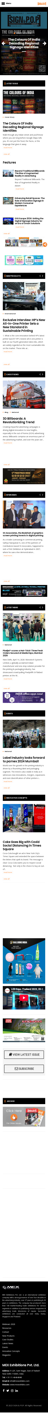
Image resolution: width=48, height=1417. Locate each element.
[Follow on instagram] (12, 1390)
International (10, 314)
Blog (6, 412)
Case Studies (7, 1339)
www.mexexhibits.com (19, 1384)
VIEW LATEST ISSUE (26, 1054)
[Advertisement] (24, 913)
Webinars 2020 (8, 1324)
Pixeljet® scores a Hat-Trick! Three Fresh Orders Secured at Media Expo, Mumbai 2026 (23, 653)
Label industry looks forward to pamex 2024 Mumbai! (24, 759)
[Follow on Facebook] (4, 1390)
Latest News (7, 1343)
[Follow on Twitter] (8, 1390)
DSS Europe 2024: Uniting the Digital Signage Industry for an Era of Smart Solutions (29, 221)
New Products (8, 1336)
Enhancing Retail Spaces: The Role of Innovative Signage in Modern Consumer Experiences (30, 202)
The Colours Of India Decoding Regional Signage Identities (23, 127)
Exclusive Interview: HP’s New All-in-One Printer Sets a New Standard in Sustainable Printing (24, 325)
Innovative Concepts (11, 1351)
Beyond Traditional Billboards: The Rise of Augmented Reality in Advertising (30, 173)
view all (7, 154)
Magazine (6, 1355)
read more (8, 147)
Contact (5, 1332)
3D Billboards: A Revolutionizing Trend (19, 420)
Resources (6, 1328)
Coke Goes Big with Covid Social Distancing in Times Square (22, 845)
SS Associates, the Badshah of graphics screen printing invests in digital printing (23, 534)
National (15, 412)
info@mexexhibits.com (19, 1381)
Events (5, 1347)
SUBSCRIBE (26, 1068)
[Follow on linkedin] (16, 1390)
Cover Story (9, 117)
